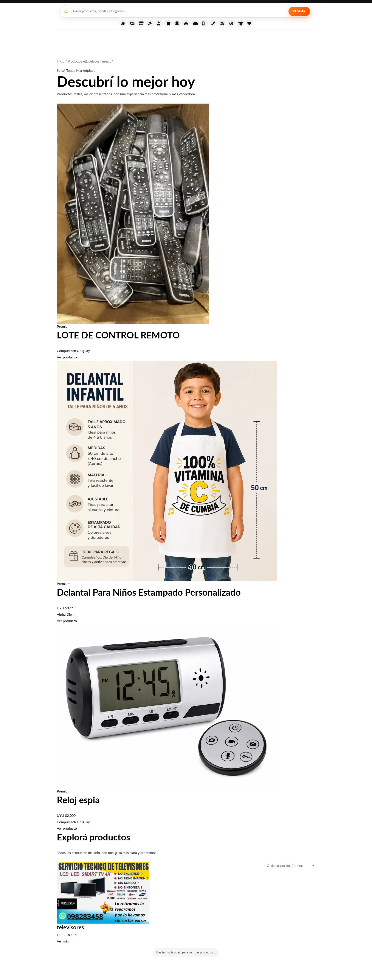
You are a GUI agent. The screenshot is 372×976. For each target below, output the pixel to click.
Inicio (61, 61)
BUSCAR (299, 11)
